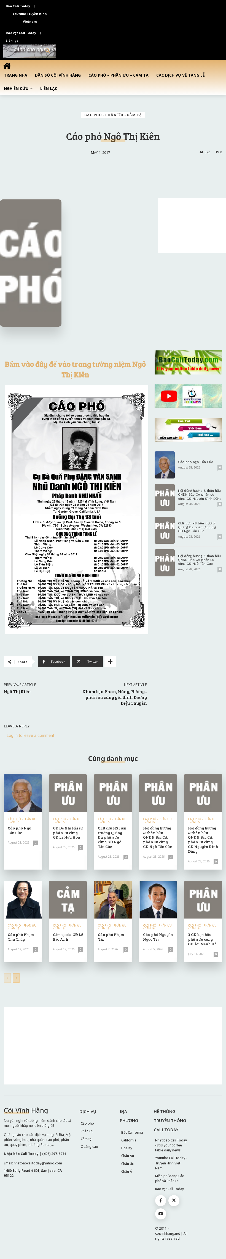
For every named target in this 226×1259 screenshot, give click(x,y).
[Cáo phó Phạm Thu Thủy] (23, 900)
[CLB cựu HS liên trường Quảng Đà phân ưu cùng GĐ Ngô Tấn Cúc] (165, 530)
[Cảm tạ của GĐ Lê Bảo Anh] (68, 900)
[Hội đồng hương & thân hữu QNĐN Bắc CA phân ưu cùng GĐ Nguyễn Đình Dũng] (165, 497)
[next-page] (16, 978)
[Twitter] (173, 1200)
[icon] (7, 65)
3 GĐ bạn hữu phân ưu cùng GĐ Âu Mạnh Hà (202, 939)
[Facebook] (160, 1200)
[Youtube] (160, 1213)
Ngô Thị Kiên (17, 691)
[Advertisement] (192, 225)
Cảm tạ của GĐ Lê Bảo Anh (68, 937)
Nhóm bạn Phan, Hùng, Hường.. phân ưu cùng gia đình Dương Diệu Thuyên (114, 697)
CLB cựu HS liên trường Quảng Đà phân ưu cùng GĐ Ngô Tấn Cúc (197, 527)
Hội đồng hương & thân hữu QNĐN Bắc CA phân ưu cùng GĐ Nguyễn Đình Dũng (199, 495)
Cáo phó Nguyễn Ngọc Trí (158, 937)
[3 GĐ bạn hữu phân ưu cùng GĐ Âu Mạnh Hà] (203, 900)
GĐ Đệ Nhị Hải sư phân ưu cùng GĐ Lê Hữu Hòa (68, 832)
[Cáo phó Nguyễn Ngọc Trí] (158, 900)
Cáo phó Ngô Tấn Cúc (195, 462)
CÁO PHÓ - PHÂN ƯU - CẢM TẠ (113, 114)
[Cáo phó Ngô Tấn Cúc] (165, 464)
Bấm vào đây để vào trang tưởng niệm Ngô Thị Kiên (75, 369)
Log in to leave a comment (30, 735)
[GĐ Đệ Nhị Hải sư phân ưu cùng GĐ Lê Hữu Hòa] (68, 793)
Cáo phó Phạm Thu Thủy (21, 937)
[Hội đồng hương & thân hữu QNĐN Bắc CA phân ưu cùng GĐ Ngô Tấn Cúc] (165, 562)
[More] (110, 661)
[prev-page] (7, 978)
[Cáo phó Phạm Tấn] (113, 900)
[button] (48, 51)
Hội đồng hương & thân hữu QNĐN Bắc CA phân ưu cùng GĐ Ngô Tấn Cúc (199, 560)
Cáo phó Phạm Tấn (111, 937)
